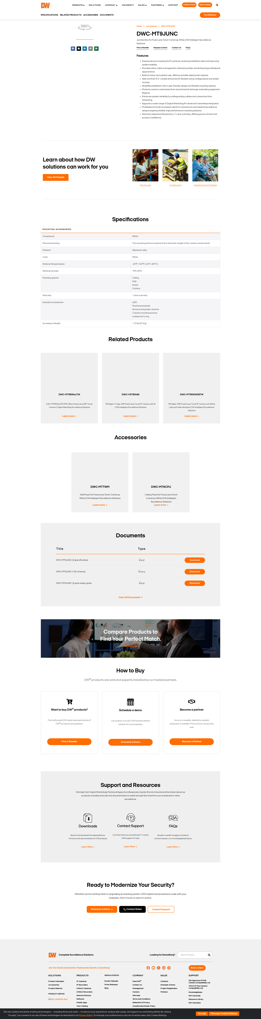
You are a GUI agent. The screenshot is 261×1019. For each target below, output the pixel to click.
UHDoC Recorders (84, 992)
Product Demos (56, 994)
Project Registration (169, 988)
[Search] (217, 5)
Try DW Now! (210, 15)
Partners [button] (156, 5)
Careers (136, 992)
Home (139, 26)
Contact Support (161, 909)
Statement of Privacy (141, 1003)
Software (80, 999)
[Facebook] (148, 968)
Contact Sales (134, 909)
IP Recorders (82, 985)
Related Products (71, 15)
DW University (195, 996)
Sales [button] (141, 5)
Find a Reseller (143, 48)
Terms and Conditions (141, 999)
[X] (158, 968)
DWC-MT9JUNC (168, 26)
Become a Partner (191, 741)
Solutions (95, 5)
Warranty (136, 996)
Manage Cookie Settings (224, 1013)
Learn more (68, 416)
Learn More (86, 847)
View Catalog (82, 1006)
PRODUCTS (82, 976)
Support (173, 5)
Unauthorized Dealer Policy (144, 1006)
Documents (107, 15)
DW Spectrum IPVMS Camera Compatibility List (199, 982)
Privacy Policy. (86, 1015)
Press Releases (111, 985)
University (128, 5)
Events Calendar (111, 981)
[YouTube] (153, 968)
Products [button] (77, 5)
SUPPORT (194, 976)
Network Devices (84, 996)
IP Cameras (81, 981)
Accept (202, 1013)
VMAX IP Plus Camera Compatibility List (198, 987)
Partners (164, 992)
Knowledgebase (195, 992)
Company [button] (110, 5)
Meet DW (137, 981)
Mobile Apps (82, 1003)
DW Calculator (195, 1003)
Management (138, 988)
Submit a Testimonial (78, 968)
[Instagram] (169, 968)
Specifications (49, 15)
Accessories (151, 26)
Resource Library (196, 999)
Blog (106, 988)
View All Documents (129, 597)
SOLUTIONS (54, 976)
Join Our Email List (57, 968)
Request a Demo (160, 48)
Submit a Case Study (99, 968)
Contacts (164, 981)
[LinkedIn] (163, 968)
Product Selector (55, 988)
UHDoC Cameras (84, 988)
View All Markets (55, 177)
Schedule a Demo (130, 742)
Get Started (129, 646)
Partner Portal (189, 5)
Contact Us (176, 48)
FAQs (188, 48)
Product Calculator (56, 981)
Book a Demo (205, 5)
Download (195, 560)
